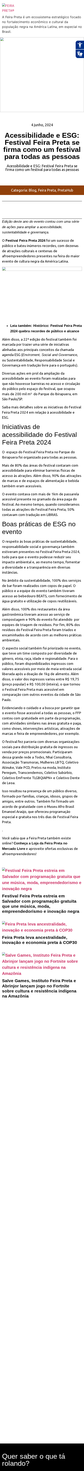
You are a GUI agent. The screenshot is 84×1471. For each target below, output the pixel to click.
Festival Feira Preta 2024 (25, 241)
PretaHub (65, 190)
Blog (32, 190)
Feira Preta (47, 190)
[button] (6, 205)
